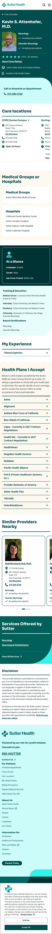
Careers (5, 817)
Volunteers (6, 853)
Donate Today (12, 863)
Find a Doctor (7, 771)
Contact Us (7, 759)
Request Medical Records (12, 789)
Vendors (5, 849)
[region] (26, 908)
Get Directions (11, 134)
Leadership (6, 821)
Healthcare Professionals (12, 840)
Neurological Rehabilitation (15, 645)
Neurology (7, 640)
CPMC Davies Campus (14, 120)
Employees (6, 836)
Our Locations (8, 776)
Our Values (6, 826)
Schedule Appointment (11, 767)
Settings (26, 920)
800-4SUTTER (11, 753)
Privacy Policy (28, 914)
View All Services (10, 656)
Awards (5, 812)
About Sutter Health (10, 804)
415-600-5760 (14, 93)
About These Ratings (12, 61)
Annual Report (10, 808)
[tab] (23, 609)
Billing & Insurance (10, 785)
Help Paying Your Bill (11, 793)
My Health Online (9, 780)
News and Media (11, 845)
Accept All (26, 927)
